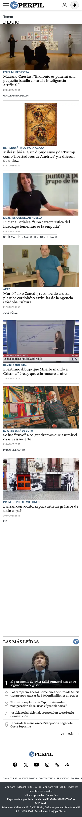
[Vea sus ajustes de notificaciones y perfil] (75, 5)
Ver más (67, 734)
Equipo (75, 778)
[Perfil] (41, 755)
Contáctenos (47, 778)
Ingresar (64, 5)
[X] (26, 765)
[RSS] (57, 765)
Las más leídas (21, 641)
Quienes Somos (28, 778)
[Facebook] (15, 765)
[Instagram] (47, 765)
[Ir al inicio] (27, 5)
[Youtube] (36, 765)
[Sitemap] (67, 765)
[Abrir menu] (6, 5)
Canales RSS (10, 778)
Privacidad (63, 778)
